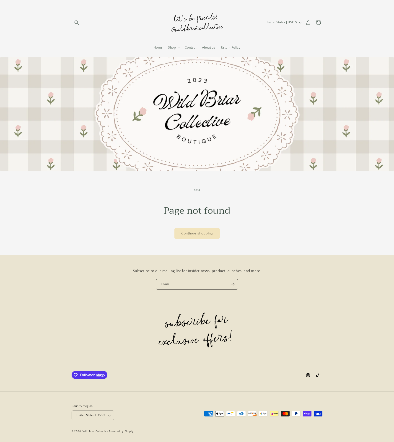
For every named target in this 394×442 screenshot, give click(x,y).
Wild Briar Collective (96, 431)
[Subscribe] (233, 284)
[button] (77, 23)
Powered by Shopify (121, 431)
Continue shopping (197, 233)
